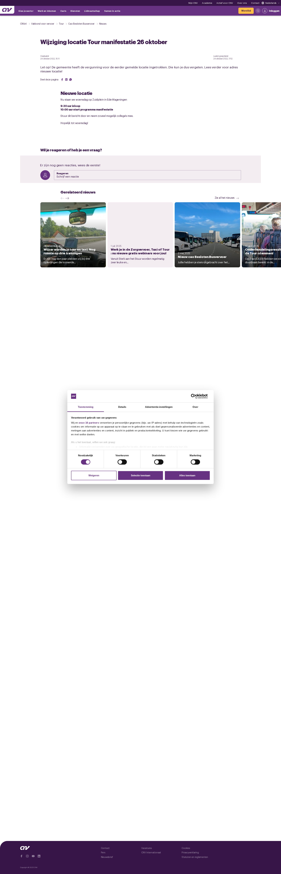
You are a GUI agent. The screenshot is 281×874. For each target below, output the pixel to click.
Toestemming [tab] (85, 407)
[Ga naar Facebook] (21, 856)
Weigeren (93, 475)
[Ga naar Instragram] (27, 856)
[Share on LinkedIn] (66, 79)
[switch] (122, 462)
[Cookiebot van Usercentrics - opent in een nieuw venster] (196, 396)
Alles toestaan (187, 475)
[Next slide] (68, 198)
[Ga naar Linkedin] (39, 856)
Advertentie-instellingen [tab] (159, 407)
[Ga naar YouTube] (33, 856)
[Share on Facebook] (62, 79)
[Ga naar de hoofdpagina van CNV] (7, 10)
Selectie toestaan (140, 475)
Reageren (62, 173)
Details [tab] (122, 407)
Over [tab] (195, 407)
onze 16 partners (89, 422)
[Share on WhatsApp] (70, 79)
